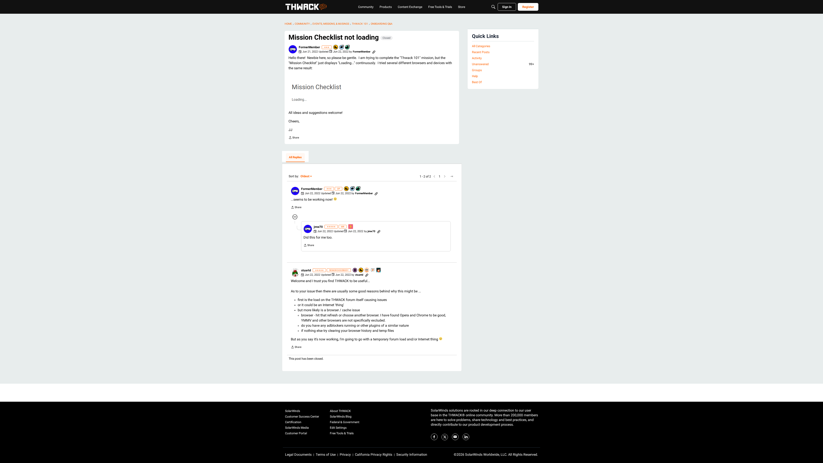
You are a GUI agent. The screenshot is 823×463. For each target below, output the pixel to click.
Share (293, 138)
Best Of (477, 82)
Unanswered (503, 64)
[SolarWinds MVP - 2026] (366, 270)
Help (475, 76)
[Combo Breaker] (335, 47)
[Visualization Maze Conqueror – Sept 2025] (372, 270)
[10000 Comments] (341, 47)
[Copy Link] (373, 52)
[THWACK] (306, 7)
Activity (477, 58)
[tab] (295, 157)
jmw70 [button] (318, 226)
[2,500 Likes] (347, 47)
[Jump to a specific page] (451, 176)
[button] (292, 49)
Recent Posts (481, 52)
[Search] (493, 7)
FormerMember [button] (309, 47)
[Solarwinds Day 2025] (378, 270)
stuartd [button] (306, 270)
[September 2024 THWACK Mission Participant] (350, 227)
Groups (477, 70)
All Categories (481, 46)
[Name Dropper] (355, 270)
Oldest (305, 176)
